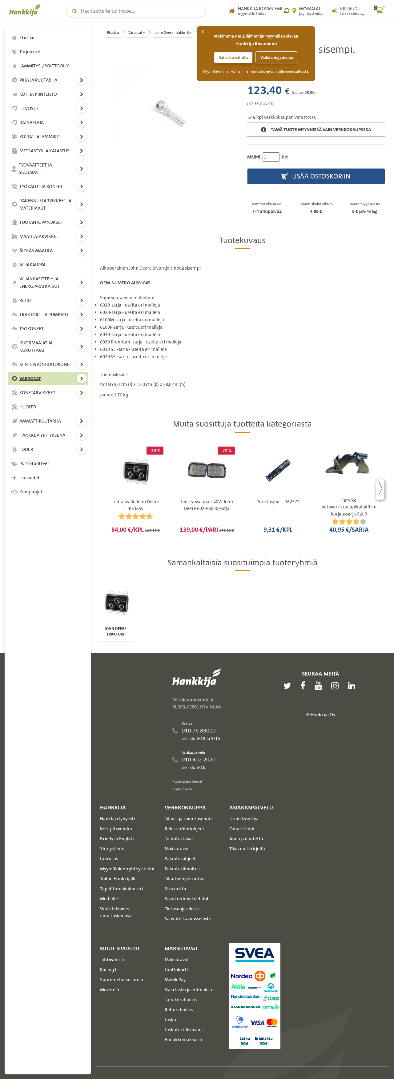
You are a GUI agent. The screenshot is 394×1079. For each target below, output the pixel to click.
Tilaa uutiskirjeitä (247, 849)
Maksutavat (177, 849)
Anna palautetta (246, 839)
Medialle (109, 899)
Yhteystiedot (113, 849)
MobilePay (175, 980)
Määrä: (254, 157)
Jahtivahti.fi (112, 960)
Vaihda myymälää (276, 57)
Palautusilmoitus (182, 869)
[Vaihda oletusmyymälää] (286, 11)
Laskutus (109, 859)
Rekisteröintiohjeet (184, 829)
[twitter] (288, 685)
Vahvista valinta (233, 57)
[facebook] (304, 685)
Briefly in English (117, 839)
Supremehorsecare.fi (121, 980)
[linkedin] (353, 685)
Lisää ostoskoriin (320, 176)
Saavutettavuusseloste (188, 919)
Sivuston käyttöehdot (187, 899)
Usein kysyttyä (244, 819)
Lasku (170, 1020)
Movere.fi (109, 990)
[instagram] (336, 685)
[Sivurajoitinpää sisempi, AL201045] (169, 101)
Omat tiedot (242, 829)
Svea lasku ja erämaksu (188, 990)
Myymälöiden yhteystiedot (127, 869)
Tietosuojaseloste (182, 909)
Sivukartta (175, 889)
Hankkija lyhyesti (117, 819)
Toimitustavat (179, 839)
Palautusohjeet (180, 859)
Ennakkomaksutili (183, 1040)
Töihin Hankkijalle (118, 879)
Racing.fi (109, 970)
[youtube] (320, 685)
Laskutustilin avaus (184, 1030)
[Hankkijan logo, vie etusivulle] (26, 10)
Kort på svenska (116, 829)
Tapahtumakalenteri (121, 889)
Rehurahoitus (179, 1010)
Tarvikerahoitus (181, 1000)
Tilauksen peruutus (184, 879)
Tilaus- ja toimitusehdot (189, 819)
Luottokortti (177, 970)
